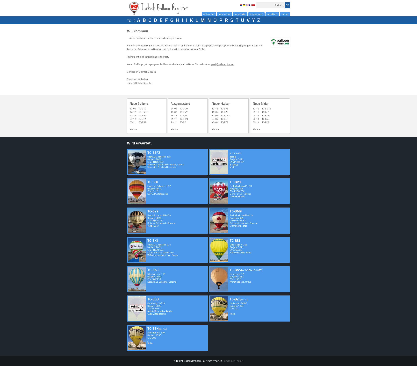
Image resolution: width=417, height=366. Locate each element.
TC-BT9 (224, 122)
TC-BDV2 (225, 115)
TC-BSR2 (143, 112)
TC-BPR (224, 119)
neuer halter (240, 14)
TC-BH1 (142, 119)
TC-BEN (183, 115)
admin (240, 361)
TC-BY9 (265, 122)
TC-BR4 (142, 115)
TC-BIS (183, 122)
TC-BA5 (224, 108)
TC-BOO (184, 108)
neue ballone (224, 14)
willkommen (209, 14)
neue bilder (272, 14)
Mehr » (133, 129)
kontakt (284, 14)
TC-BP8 (142, 122)
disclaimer (229, 361)
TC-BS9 (142, 108)
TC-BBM (184, 119)
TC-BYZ (224, 112)
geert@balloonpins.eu (222, 64)
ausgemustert (256, 14)
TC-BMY (183, 112)
